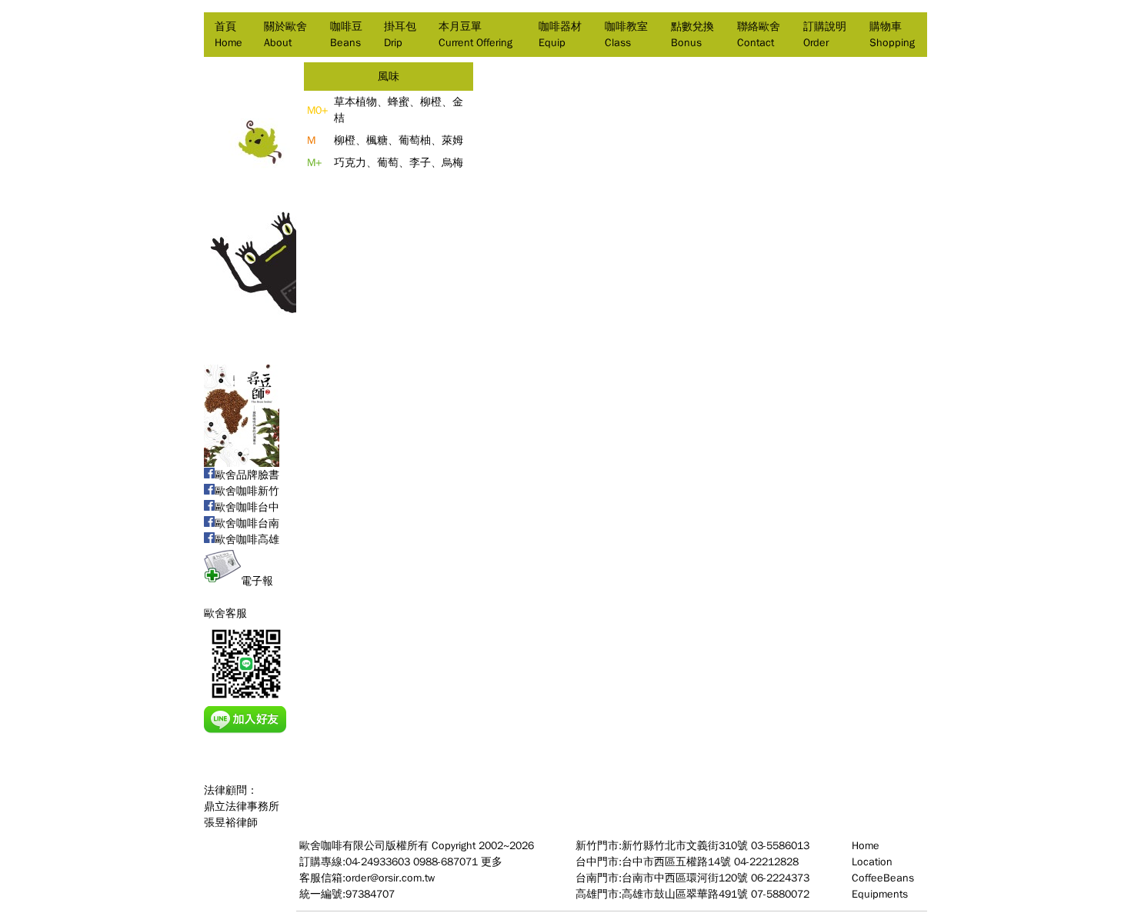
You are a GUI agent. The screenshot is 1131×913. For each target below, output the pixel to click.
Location (872, 861)
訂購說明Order (824, 34)
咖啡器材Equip (560, 34)
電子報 (257, 581)
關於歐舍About (285, 34)
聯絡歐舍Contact (758, 34)
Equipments (880, 894)
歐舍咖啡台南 (247, 523)
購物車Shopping (892, 34)
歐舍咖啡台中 (247, 507)
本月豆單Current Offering (475, 34)
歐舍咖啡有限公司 (342, 845)
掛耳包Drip (400, 34)
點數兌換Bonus (692, 34)
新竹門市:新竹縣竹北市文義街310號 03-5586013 (692, 845)
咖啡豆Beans (346, 34)
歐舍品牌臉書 (247, 474)
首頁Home (228, 34)
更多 (491, 861)
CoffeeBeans (883, 878)
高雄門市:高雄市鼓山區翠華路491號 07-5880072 (692, 894)
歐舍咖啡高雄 (247, 539)
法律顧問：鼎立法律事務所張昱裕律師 (241, 806)
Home (865, 845)
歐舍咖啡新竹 (247, 491)
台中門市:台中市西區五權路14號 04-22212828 (687, 861)
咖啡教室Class (626, 34)
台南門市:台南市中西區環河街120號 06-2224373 (692, 878)
